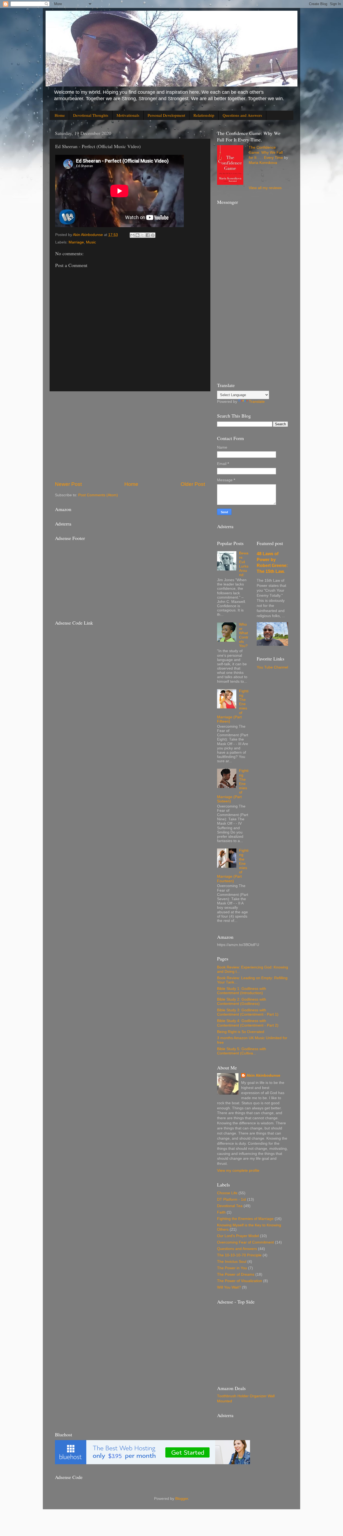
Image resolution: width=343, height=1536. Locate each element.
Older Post (193, 484)
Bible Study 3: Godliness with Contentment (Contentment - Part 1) (247, 1012)
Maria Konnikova (263, 163)
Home (60, 115)
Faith (221, 1212)
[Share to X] (142, 235)
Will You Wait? (229, 1287)
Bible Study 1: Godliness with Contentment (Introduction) (241, 991)
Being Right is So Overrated (240, 1032)
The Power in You (232, 1268)
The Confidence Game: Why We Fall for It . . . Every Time (266, 152)
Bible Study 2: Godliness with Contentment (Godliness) (241, 1001)
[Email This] (132, 235)
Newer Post (68, 484)
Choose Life (227, 1193)
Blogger (181, 1499)
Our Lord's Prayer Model (238, 1236)
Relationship (203, 115)
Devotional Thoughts (90, 115)
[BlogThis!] (137, 235)
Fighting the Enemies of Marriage (245, 1219)
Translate (257, 402)
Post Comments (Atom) (98, 495)
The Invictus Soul (231, 1262)
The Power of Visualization (239, 1281)
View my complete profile (238, 1171)
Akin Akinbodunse (263, 1075)
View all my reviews (265, 188)
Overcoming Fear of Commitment (245, 1242)
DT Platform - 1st (231, 1199)
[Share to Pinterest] (152, 235)
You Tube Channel (272, 667)
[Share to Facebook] (147, 235)
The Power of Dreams (235, 1274)
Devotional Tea (230, 1206)
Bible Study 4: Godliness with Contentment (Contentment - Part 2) (247, 1023)
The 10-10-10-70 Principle (239, 1255)
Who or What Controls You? (243, 635)
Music (91, 242)
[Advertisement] (130, 436)
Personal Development (166, 115)
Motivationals (128, 115)
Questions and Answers (242, 115)
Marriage (76, 242)
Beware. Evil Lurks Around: (243, 564)
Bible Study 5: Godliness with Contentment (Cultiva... (241, 1051)
